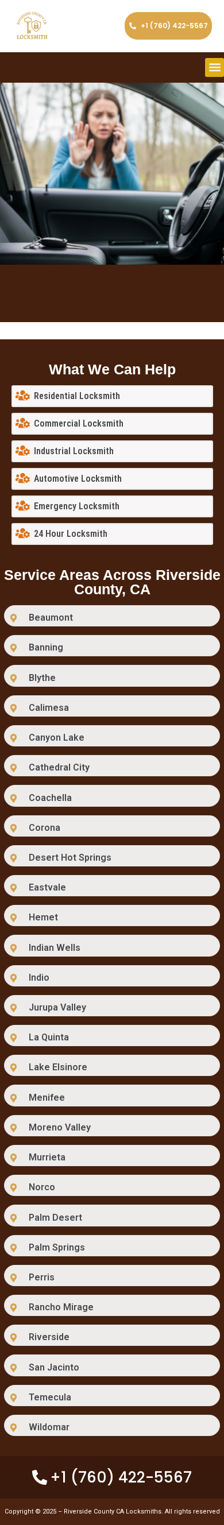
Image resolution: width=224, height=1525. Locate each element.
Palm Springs (57, 1247)
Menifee (47, 1097)
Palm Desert (55, 1217)
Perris (42, 1277)
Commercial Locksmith (78, 423)
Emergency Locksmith (76, 506)
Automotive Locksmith (78, 478)
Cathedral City (59, 767)
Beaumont (51, 617)
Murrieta (47, 1157)
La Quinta (49, 1037)
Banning (46, 647)
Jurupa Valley (57, 1007)
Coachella (50, 797)
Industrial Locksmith (74, 451)
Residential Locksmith (77, 395)
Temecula (50, 1397)
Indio (39, 977)
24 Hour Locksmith (70, 533)
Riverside (49, 1337)
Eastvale (47, 887)
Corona (44, 827)
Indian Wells (54, 947)
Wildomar (49, 1427)
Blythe (42, 677)
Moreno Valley (60, 1127)
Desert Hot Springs (70, 857)
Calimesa (49, 707)
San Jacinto (54, 1367)
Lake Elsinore (58, 1067)
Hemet (43, 917)
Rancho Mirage (61, 1307)
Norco (42, 1187)
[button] (214, 67)
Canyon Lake (56, 737)
